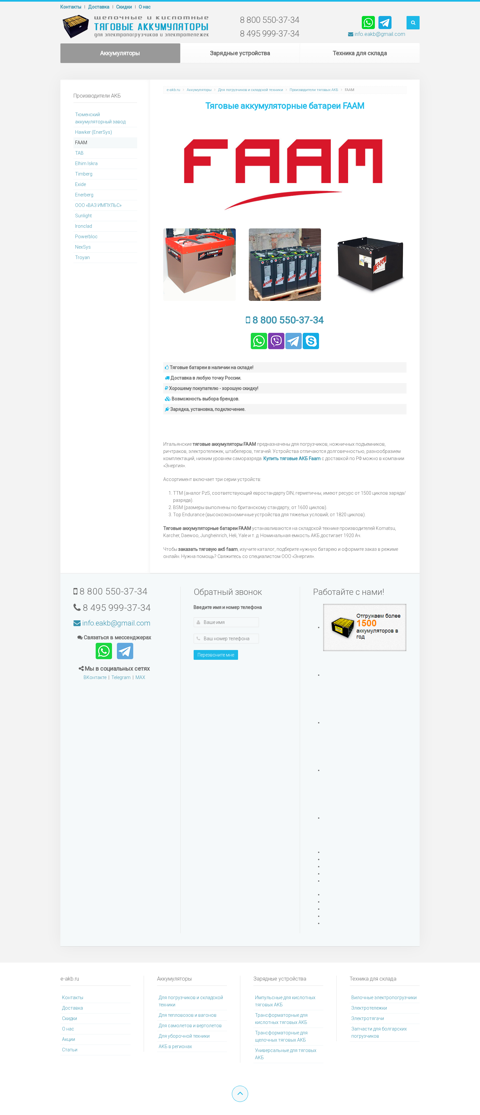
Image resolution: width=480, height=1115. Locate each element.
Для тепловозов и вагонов (187, 1015)
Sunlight (83, 215)
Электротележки (369, 1008)
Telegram (121, 677)
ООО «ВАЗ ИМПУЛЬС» (98, 205)
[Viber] (276, 340)
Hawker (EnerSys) (93, 132)
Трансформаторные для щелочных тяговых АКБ (281, 1036)
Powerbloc (86, 236)
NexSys (83, 247)
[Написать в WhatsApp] (104, 650)
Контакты (70, 6)
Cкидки (124, 6)
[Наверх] (240, 1094)
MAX (140, 677)
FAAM (81, 142)
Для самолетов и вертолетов (190, 1025)
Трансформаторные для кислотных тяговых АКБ (281, 1019)
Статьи (69, 1049)
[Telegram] (385, 21)
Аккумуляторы (120, 53)
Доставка (98, 6)
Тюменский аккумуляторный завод (100, 118)
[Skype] (311, 340)
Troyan (82, 257)
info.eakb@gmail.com (379, 34)
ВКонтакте (95, 677)
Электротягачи (367, 1018)
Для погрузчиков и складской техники (250, 90)
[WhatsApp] (368, 21)
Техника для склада (360, 53)
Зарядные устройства (240, 53)
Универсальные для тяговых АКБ (285, 1054)
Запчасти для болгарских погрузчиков (379, 1032)
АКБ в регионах (175, 1046)
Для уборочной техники (184, 1036)
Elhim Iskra (86, 163)
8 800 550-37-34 (287, 320)
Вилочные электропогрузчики (384, 997)
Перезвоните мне (216, 655)
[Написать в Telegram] (125, 650)
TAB (79, 153)
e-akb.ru (173, 90)
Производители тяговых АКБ (314, 90)
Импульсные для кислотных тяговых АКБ (285, 1001)
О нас (145, 6)
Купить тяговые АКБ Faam (292, 458)
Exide (80, 184)
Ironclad (83, 226)
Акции (68, 1039)
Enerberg (84, 194)
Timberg (83, 174)
